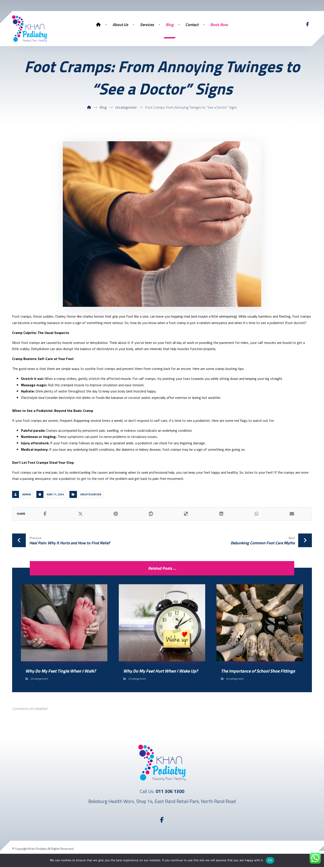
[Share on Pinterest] (115, 513)
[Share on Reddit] (151, 513)
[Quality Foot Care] (29, 28)
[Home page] (89, 107)
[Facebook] (307, 24)
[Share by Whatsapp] (256, 513)
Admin (26, 494)
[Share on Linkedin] (221, 513)
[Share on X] (80, 513)
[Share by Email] (291, 513)
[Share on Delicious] (186, 513)
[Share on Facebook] (45, 513)
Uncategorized (90, 494)
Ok (270, 860)
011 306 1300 (170, 791)
